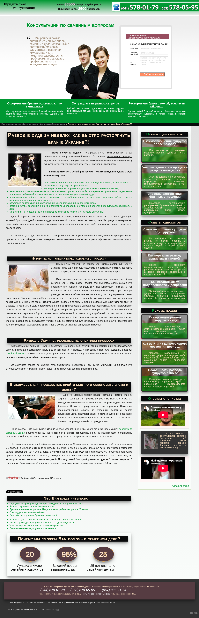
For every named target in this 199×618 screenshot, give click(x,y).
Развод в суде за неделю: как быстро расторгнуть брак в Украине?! (45, 519)
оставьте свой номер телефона (96, 594)
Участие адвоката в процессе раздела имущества (36, 525)
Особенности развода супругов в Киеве (165, 371)
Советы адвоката (16, 602)
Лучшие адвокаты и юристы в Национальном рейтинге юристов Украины (48, 509)
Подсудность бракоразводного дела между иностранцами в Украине (46, 503)
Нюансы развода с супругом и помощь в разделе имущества (42, 522)
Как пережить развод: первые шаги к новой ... (165, 257)
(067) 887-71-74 (114, 590)
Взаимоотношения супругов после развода (32, 528)
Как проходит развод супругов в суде (165, 319)
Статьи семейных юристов (52, 124)
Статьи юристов (54, 602)
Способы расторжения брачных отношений (33, 515)
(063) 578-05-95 (82, 590)
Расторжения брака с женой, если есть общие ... (157, 105)
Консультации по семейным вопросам (19, 124)
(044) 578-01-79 (52, 590)
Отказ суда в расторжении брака (27, 512)
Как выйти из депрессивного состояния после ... (165, 345)
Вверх (194, 613)
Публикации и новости (35, 602)
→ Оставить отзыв (179, 486)
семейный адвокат (16, 353)
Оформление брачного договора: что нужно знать (34, 105)
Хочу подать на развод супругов (95, 103)
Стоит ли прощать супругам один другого (164, 230)
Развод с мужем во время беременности (31, 506)
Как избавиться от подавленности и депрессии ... (165, 285)
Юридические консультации (74, 602)
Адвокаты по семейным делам (101, 602)
